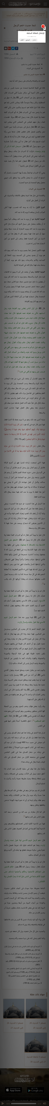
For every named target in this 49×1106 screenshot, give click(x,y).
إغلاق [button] (34, 40)
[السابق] (44, 28)
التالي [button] (21, 40)
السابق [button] (28, 40)
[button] (35, 36)
